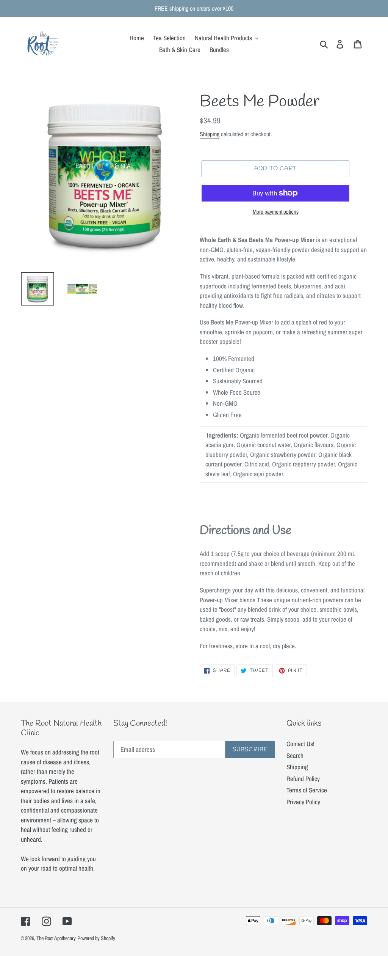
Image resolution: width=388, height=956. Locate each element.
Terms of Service (306, 790)
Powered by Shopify (96, 938)
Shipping (209, 134)
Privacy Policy (303, 801)
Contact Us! (300, 743)
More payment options (276, 212)
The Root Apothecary (56, 938)
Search (295, 755)
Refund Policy (303, 778)
